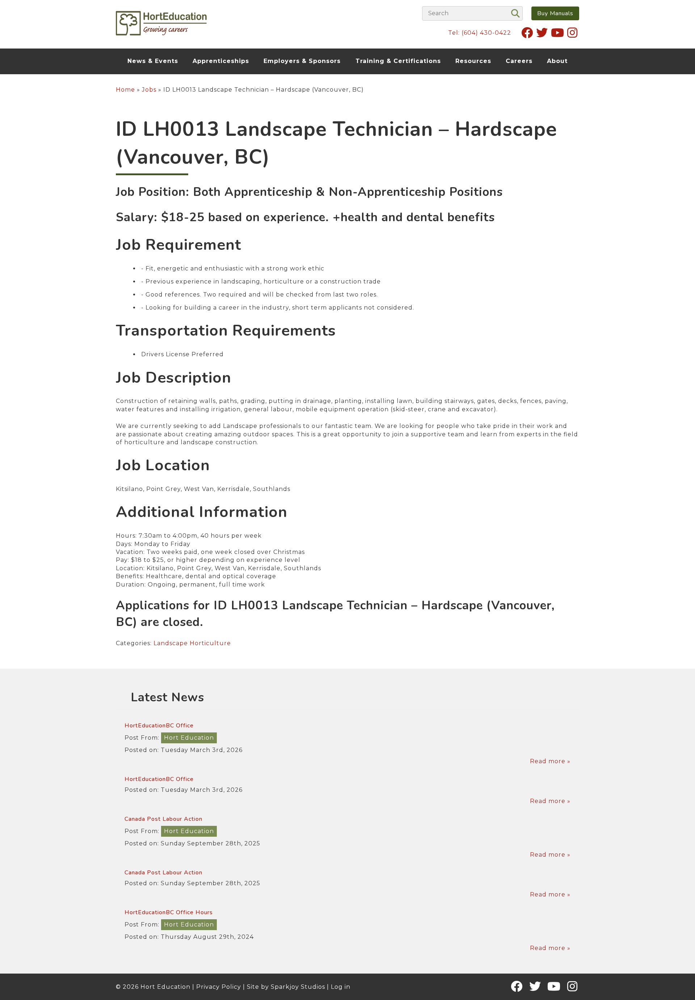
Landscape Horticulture (192, 643)
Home (125, 89)
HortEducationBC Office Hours (169, 912)
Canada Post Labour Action (163, 819)
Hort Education (189, 737)
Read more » (550, 761)
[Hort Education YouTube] (557, 32)
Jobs (149, 89)
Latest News (167, 697)
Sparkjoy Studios (298, 986)
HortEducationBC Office (159, 726)
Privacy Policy (218, 986)
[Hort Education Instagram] (572, 32)
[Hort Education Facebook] (527, 32)
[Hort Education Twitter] (542, 32)
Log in (340, 986)
